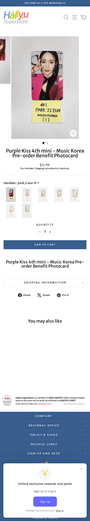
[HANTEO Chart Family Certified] (45, 400)
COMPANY (44, 416)
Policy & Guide (44, 435)
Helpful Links (44, 444)
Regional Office (44, 425)
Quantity (45, 224)
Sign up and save (44, 453)
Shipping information (45, 282)
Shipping (39, 168)
